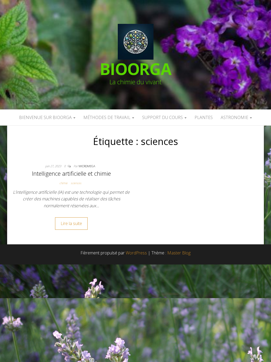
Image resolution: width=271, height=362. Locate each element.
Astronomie (235, 117)
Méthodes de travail (107, 117)
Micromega (87, 166)
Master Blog (179, 253)
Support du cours (163, 117)
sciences (76, 183)
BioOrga (135, 69)
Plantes (204, 117)
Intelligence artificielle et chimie (71, 173)
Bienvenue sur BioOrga (46, 117)
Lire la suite (71, 223)
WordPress (136, 253)
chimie (63, 183)
